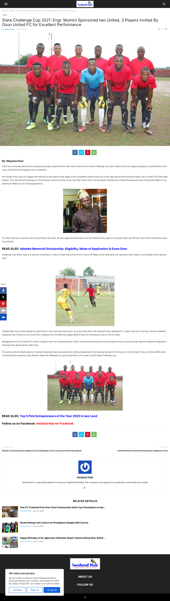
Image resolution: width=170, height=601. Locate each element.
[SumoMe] (3, 317)
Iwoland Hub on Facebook (55, 423)
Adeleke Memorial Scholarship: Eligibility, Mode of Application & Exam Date (73, 248)
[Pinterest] (87, 152)
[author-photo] (85, 474)
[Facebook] (75, 152)
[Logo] (85, 568)
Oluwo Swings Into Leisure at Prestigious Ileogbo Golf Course (54, 522)
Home (4, 11)
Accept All (51, 590)
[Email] (3, 310)
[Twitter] (81, 152)
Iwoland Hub (9, 29)
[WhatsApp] (94, 152)
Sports (11, 11)
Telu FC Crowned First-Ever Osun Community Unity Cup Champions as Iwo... (62, 507)
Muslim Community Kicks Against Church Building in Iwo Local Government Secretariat (41, 450)
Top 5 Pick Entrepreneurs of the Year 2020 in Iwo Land (58, 416)
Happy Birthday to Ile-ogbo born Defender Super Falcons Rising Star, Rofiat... (62, 538)
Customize (17, 590)
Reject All (35, 590)
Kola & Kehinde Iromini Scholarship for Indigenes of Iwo (143, 450)
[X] (3, 297)
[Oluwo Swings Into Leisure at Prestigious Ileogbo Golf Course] (10, 527)
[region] (34, 582)
